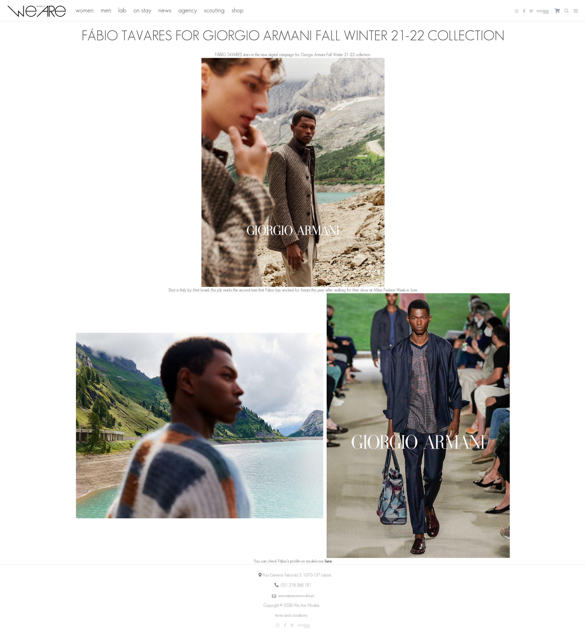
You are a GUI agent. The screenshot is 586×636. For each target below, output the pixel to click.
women (85, 10)
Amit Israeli (201, 290)
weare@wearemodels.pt (296, 595)
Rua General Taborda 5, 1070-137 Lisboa (297, 575)
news (164, 10)
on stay (142, 10)
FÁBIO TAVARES (228, 54)
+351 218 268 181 (296, 585)
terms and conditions (291, 615)
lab (122, 10)
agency (187, 10)
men (106, 10)
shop (238, 10)
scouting (214, 10)
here (328, 561)
